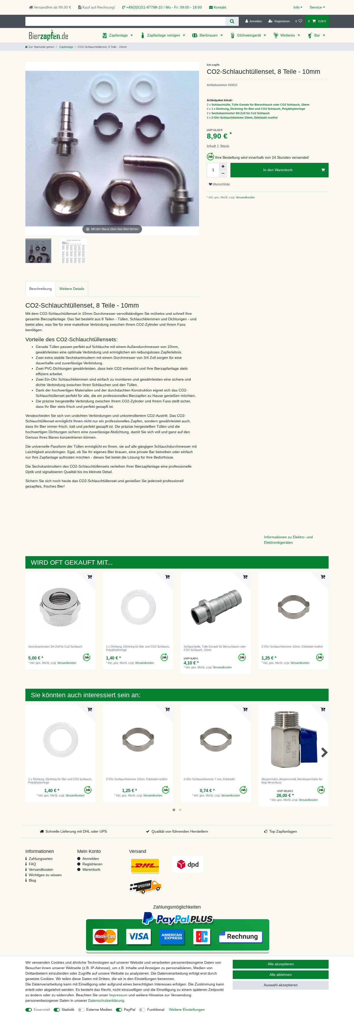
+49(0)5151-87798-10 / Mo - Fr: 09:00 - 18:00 (163, 7)
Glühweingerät (249, 35)
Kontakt (219, 7)
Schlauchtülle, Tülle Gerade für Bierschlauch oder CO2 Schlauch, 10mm (260, 104)
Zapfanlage (119, 35)
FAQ (32, 864)
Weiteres (288, 35)
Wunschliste (221, 184)
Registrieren (92, 864)
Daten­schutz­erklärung (106, 1000)
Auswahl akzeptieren (281, 985)
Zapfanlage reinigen (164, 35)
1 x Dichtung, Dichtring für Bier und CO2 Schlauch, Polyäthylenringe (258, 108)
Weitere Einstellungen (187, 1009)
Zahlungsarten (41, 859)
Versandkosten (245, 197)
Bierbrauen (209, 35)
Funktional (155, 1009)
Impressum (118, 995)
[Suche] (232, 21)
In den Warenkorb (278, 170)
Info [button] (296, 7)
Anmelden (90, 859)
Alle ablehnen (281, 975)
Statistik (68, 1009)
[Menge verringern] (222, 173)
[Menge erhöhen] (222, 166)
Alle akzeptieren (281, 964)
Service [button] (316, 7)
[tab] (40, 288)
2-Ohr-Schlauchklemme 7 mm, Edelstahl (209, 779)
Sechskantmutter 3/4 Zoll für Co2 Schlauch (240, 113)
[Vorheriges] (29, 148)
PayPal (129, 1009)
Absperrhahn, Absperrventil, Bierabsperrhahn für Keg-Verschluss (291, 781)
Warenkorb (91, 869)
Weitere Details (71, 289)
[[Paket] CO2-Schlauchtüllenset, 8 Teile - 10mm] (38, 251)
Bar (317, 35)
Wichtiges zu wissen (45, 875)
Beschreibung (40, 289)
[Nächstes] (195, 148)
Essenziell (42, 1009)
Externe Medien (99, 1009)
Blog (32, 880)
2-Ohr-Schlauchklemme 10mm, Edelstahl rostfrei (244, 117)
